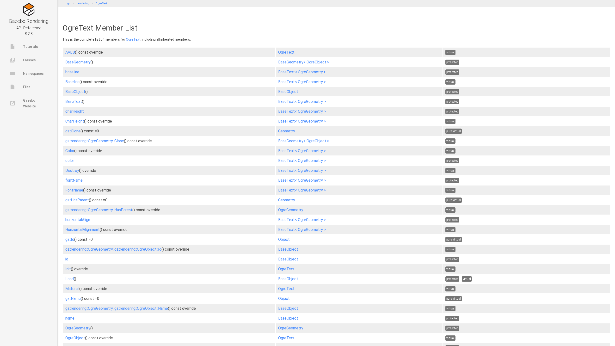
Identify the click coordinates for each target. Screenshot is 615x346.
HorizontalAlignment (82, 229)
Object (284, 239)
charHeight (74, 111)
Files (20, 87)
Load (69, 279)
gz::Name (73, 298)
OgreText (101, 3)
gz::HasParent (77, 200)
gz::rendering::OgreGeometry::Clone (94, 141)
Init (68, 269)
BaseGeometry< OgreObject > (303, 62)
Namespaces (27, 73)
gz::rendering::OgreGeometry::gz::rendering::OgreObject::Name (116, 308)
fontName (74, 180)
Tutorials (24, 46)
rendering (83, 3)
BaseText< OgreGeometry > (302, 72)
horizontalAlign (77, 219)
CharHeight (74, 121)
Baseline (72, 82)
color (69, 160)
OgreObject (75, 338)
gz (68, 3)
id (66, 259)
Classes (23, 60)
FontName (74, 190)
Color (69, 150)
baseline (72, 72)
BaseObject (75, 91)
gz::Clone (72, 131)
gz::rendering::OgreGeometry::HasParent (98, 210)
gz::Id (69, 239)
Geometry (286, 131)
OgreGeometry (290, 210)
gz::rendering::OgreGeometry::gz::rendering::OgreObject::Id (113, 249)
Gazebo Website (23, 103)
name (69, 318)
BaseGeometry (78, 62)
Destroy (72, 170)
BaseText (73, 101)
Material (72, 288)
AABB (70, 52)
